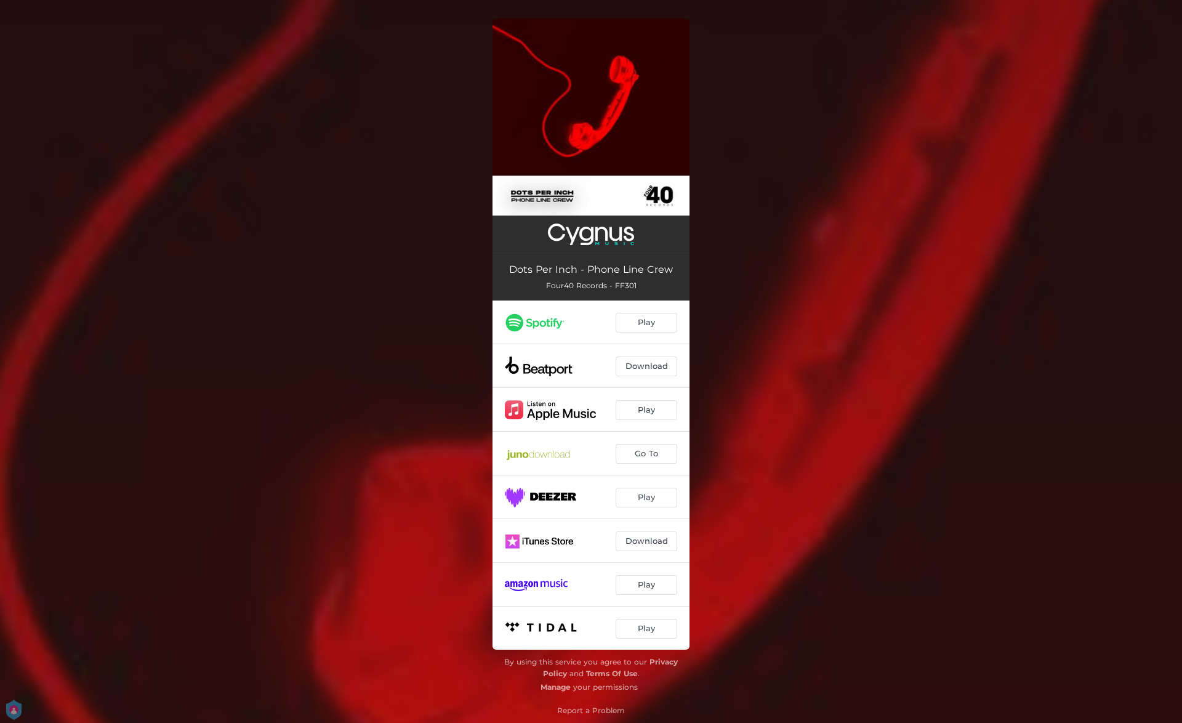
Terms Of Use (612, 673)
